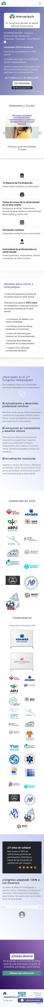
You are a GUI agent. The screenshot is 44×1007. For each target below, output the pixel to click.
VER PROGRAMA (22, 83)
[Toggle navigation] (40, 3)
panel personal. (19, 62)
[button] (4, 133)
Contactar (38, 997)
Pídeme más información (22, 973)
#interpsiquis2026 (23, 88)
